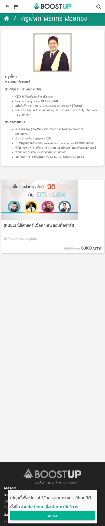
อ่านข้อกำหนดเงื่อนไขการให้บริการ (49, 506)
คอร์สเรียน (11, 488)
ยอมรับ (52, 516)
